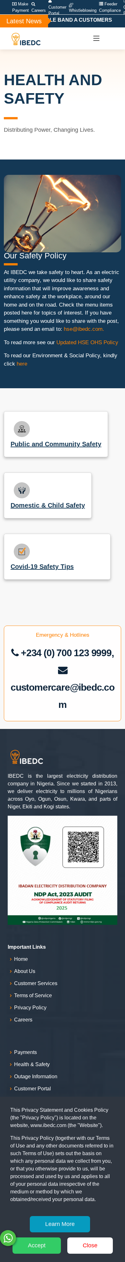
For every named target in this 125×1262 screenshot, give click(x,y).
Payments (25, 1052)
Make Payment (20, 7)
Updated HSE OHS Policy (87, 342)
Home (21, 959)
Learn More (60, 1224)
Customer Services (35, 983)
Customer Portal (32, 1088)
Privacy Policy (30, 1007)
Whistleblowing (82, 10)
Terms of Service (33, 995)
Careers (38, 10)
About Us (24, 971)
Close (90, 1245)
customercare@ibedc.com (62, 696)
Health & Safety (32, 1064)
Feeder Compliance (110, 7)
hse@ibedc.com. (84, 329)
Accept (37, 1245)
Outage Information (35, 1076)
